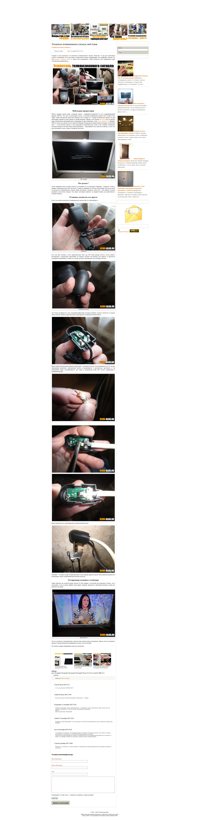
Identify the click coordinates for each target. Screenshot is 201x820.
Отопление (89, 20)
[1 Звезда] (55, 673)
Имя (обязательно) (57, 759)
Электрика (80, 20)
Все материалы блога (96, 815)
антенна (102, 119)
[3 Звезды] (69, 673)
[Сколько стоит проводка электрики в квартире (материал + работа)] (125, 186)
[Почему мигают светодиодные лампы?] (125, 131)
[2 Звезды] (62, 673)
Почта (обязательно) (57, 765)
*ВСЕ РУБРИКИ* (128, 20)
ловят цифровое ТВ (104, 121)
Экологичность (115, 20)
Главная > (54, 20)
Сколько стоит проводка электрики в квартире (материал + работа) (131, 188)
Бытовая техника (101, 20)
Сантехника (70, 20)
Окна (62, 20)
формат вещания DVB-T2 (63, 59)
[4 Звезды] (76, 673)
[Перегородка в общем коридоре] (125, 158)
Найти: (120, 48)
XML (116, 815)
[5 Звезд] (83, 673)
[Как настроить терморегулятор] (125, 103)
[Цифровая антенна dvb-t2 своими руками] (125, 76)
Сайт (53, 771)
